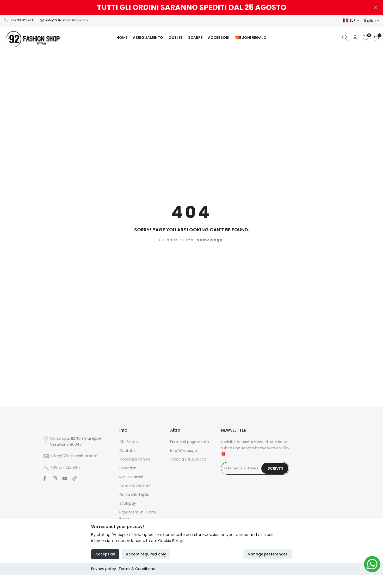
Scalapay (127, 503)
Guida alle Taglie (134, 494)
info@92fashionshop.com (67, 20)
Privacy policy (103, 568)
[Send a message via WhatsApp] (372, 564)
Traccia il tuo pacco (188, 459)
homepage (209, 240)
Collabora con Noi (135, 459)
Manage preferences (268, 554)
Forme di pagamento (189, 441)
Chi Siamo (128, 441)
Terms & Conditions (137, 568)
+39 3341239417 (22, 20)
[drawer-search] (345, 38)
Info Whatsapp (183, 450)
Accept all (105, 554)
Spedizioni (128, 468)
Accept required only (146, 554)
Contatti (127, 450)
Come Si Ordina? (134, 485)
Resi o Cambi (131, 477)
